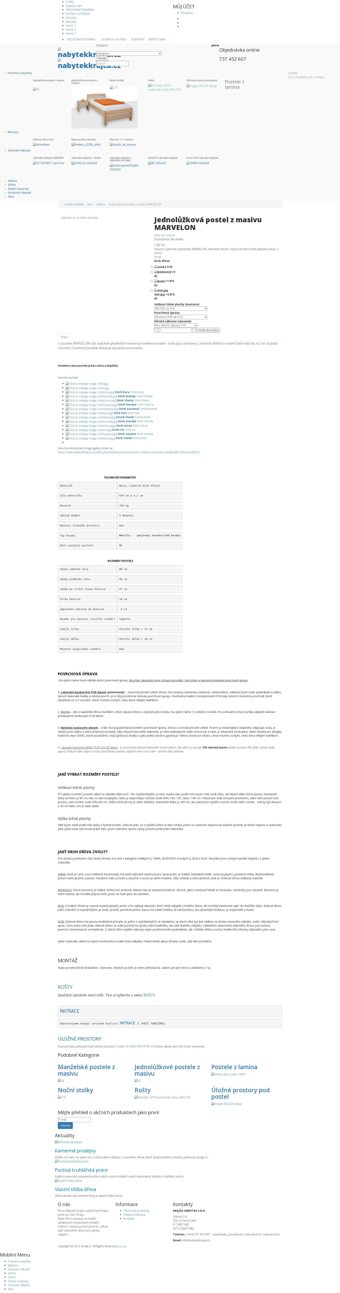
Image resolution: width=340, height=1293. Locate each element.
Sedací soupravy (18, 189)
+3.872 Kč (164, 296)
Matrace (13, 132)
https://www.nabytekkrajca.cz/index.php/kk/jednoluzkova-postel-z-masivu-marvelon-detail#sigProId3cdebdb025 (129, 452)
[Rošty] (164, 87)
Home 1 (71, 25)
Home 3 (71, 33)
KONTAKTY (137, 39)
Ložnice (100, 204)
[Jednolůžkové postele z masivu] (104, 107)
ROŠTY (65, 987)
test (89, 204)
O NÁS (70, 2)
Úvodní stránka (74, 204)
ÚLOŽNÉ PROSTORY (80, 1039)
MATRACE (69, 1011)
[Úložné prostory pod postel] (202, 85)
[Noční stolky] (114, 87)
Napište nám (74, 6)
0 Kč (169, 267)
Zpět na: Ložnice (164, 235)
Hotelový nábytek (19, 192)
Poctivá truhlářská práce (81, 1170)
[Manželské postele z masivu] (36, 89)
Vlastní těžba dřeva (75, 1189)
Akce (11, 196)
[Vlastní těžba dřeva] (68, 1180)
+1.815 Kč (164, 283)
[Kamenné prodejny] (68, 1142)
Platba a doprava (134, 1214)
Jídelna (12, 181)
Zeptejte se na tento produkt (79, 218)
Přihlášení (187, 13)
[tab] (75, 335)
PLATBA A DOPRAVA (78, 14)
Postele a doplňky (20, 73)
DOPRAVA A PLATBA (114, 39)
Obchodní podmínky (136, 1211)
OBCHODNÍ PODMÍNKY (80, 10)
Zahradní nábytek (19, 150)
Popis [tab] (64, 337)
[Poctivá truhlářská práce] (72, 1161)
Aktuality (71, 21)
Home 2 (71, 29)
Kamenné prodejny (75, 1150)
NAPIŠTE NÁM (156, 39)
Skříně (12, 185)
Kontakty (71, 18)
